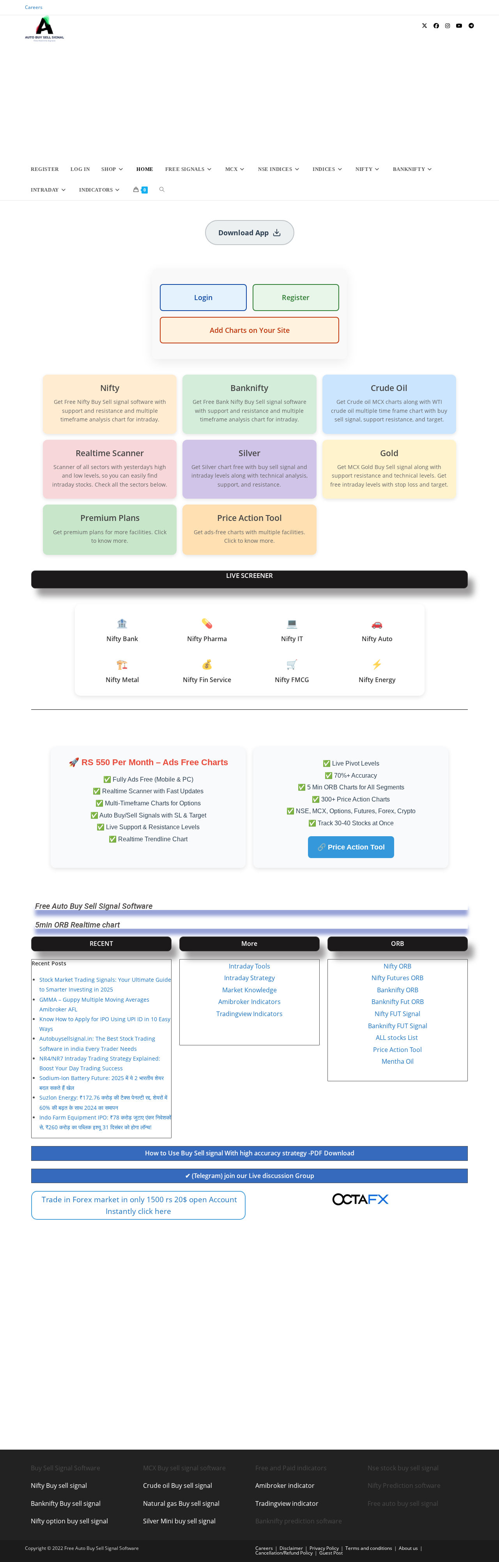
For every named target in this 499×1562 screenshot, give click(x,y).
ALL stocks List (397, 1037)
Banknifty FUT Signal (397, 1026)
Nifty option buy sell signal (69, 1521)
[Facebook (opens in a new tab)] (436, 25)
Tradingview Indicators (249, 1013)
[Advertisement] (249, 100)
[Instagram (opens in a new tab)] (447, 25)
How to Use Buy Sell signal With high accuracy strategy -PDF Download (249, 1153)
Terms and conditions (368, 1548)
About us (408, 1548)
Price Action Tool (397, 1049)
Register (296, 297)
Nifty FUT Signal (397, 1013)
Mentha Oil (398, 1061)
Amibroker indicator (285, 1485)
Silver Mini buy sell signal (179, 1521)
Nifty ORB (397, 966)
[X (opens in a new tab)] (424, 25)
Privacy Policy (324, 1548)
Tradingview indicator (287, 1503)
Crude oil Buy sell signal (177, 1485)
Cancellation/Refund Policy (284, 1553)
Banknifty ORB (397, 990)
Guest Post (331, 1553)
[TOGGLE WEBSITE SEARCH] (162, 189)
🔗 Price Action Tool (351, 847)
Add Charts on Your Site (250, 330)
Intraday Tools (249, 966)
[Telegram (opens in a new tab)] (471, 25)
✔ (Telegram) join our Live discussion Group (249, 1175)
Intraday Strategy (249, 978)
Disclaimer (291, 1548)
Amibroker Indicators (249, 1001)
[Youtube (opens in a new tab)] (459, 25)
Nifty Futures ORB (397, 978)
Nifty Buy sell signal (59, 1485)
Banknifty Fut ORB (398, 1001)
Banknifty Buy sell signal (66, 1503)
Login (203, 297)
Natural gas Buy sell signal (181, 1503)
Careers (33, 7)
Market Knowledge (249, 990)
